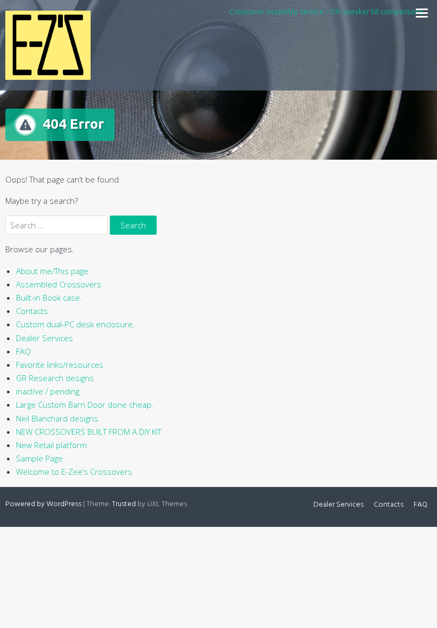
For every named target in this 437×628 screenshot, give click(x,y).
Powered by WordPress (43, 504)
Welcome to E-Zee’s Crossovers (74, 471)
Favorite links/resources (59, 364)
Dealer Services (44, 338)
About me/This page (52, 271)
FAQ (23, 351)
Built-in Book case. (49, 297)
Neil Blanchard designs (57, 418)
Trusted (124, 504)
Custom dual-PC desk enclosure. (75, 324)
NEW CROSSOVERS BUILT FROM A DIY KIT (88, 431)
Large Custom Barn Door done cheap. (84, 404)
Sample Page (39, 458)
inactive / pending (47, 391)
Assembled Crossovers (58, 284)
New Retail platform (51, 445)
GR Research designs (55, 378)
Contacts (32, 310)
